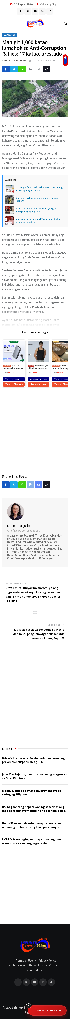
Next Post (54, 625)
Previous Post (19, 583)
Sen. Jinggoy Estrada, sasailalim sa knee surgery (37, 199)
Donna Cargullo (15, 60)
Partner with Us (22, 965)
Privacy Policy (47, 960)
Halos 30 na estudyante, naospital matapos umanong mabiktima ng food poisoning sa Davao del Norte (31, 827)
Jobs (41, 965)
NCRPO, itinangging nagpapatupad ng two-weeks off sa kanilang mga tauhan (32, 841)
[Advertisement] (35, 430)
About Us (36, 970)
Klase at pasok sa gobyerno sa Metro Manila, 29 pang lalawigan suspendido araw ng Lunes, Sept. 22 (38, 634)
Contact (54, 965)
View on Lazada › (13, 379)
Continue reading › (35, 332)
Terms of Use (24, 960)
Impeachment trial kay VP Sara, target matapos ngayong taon (35, 210)
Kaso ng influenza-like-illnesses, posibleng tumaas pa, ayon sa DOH (39, 189)
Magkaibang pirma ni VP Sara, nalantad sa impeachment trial (38, 220)
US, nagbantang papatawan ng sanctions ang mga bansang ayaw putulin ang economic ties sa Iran (33, 811)
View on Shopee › (14, 384)
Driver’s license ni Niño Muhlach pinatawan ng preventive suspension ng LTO (33, 760)
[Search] (65, 24)
